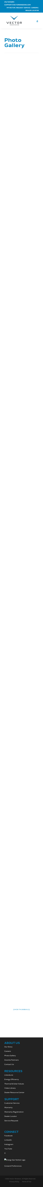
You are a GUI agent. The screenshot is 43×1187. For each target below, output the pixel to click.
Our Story (8, 1047)
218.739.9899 (9, 2)
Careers (34, 8)
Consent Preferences (13, 1166)
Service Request (11, 1121)
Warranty (8, 1108)
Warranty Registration (14, 1112)
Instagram (9, 1144)
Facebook (8, 1136)
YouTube (8, 1149)
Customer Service (12, 1103)
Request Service (23, 8)
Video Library (10, 1088)
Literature (8, 1075)
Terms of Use (26, 1182)
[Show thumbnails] (21, 1009)
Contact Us (9, 1064)
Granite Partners (11, 1060)
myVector (11, 8)
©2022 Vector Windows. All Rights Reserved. (20, 1179)
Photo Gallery (10, 1056)
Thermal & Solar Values (14, 1084)
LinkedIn (8, 1140)
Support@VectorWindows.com (17, 5)
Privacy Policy (14, 1182)
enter (22, 1092)
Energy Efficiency (11, 1079)
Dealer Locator (32, 10)
